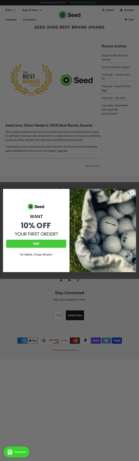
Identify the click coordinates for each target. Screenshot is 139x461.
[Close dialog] (132, 192)
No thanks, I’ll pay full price (36, 254)
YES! (36, 244)
